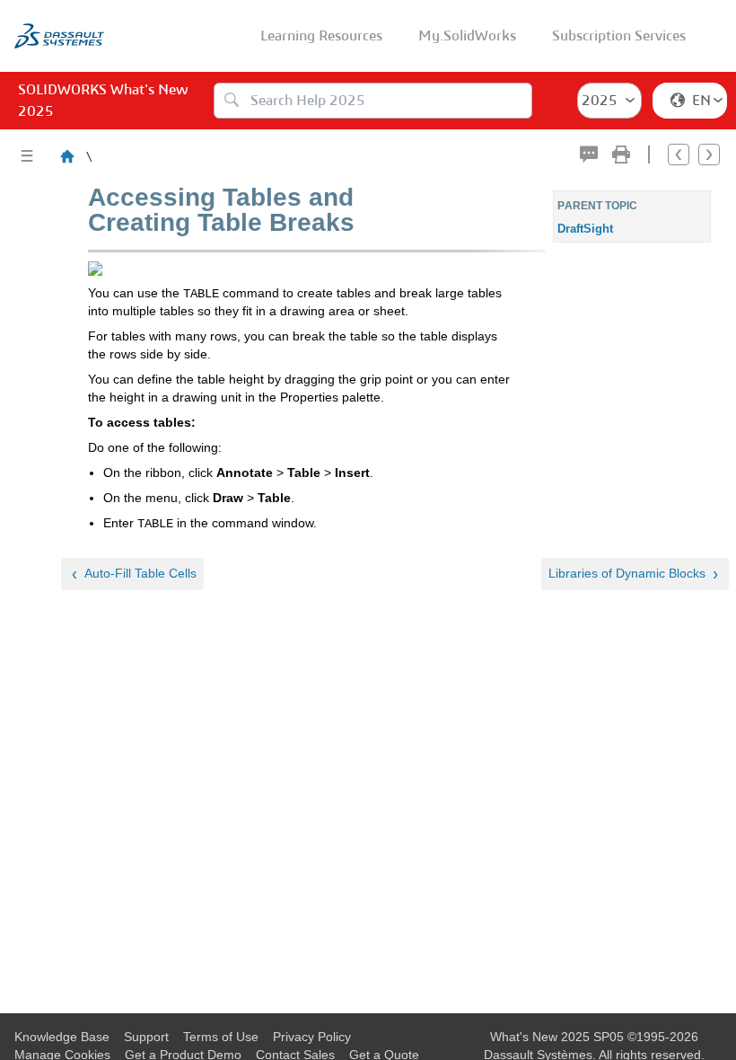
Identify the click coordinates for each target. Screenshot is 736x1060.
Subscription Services (619, 35)
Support (146, 1036)
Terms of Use (220, 1036)
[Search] (231, 100)
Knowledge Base (62, 1036)
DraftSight (585, 228)
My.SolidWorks (467, 35)
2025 (600, 100)
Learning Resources (321, 35)
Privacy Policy (312, 1036)
